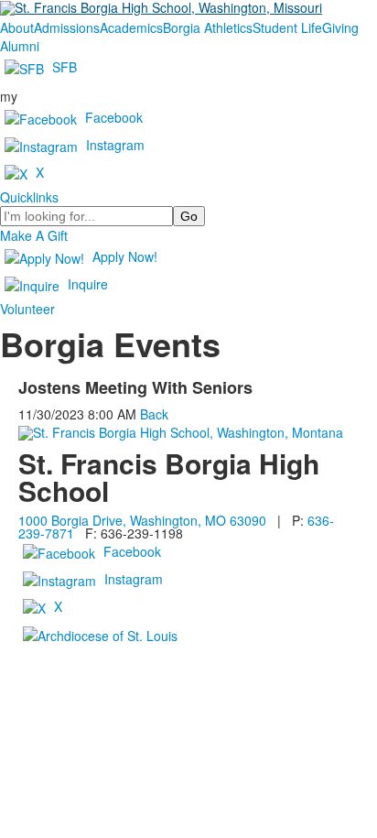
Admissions (67, 27)
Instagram (115, 145)
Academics (131, 27)
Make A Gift (34, 235)
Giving (340, 27)
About (17, 27)
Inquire (88, 284)
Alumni (19, 46)
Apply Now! (124, 256)
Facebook (114, 117)
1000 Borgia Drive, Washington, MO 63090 (142, 520)
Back (154, 414)
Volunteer (27, 308)
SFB (64, 67)
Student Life (287, 27)
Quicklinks (29, 197)
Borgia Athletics (208, 27)
